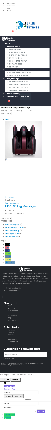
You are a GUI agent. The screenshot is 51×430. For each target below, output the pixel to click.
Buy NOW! (25, 96)
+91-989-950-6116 (13, 290)
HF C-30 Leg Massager (19, 87)
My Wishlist (11, 6)
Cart (8, 8)
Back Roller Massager (19, 85)
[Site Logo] (20, 25)
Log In (9, 10)
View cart (5, 380)
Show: (3, 113)
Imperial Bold (15, 49)
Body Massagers (13, 79)
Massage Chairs (13, 46)
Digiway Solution (18, 365)
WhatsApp (10, 414)
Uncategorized (11, 236)
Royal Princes (15, 64)
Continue (16, 380)
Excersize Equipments (16, 70)
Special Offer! (12, 96)
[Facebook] (2, 297)
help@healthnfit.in (13, 288)
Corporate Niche (17, 52)
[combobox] (14, 396)
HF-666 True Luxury (18, 61)
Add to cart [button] (9, 197)
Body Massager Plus (18, 82)
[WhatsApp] (5, 414)
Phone (8, 417)
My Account (11, 3)
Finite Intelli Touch (18, 55)
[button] (3, 18)
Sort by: (4, 110)
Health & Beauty (12, 230)
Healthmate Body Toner (20, 73)
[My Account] (5, 33)
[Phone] (5, 417)
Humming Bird (15, 58)
